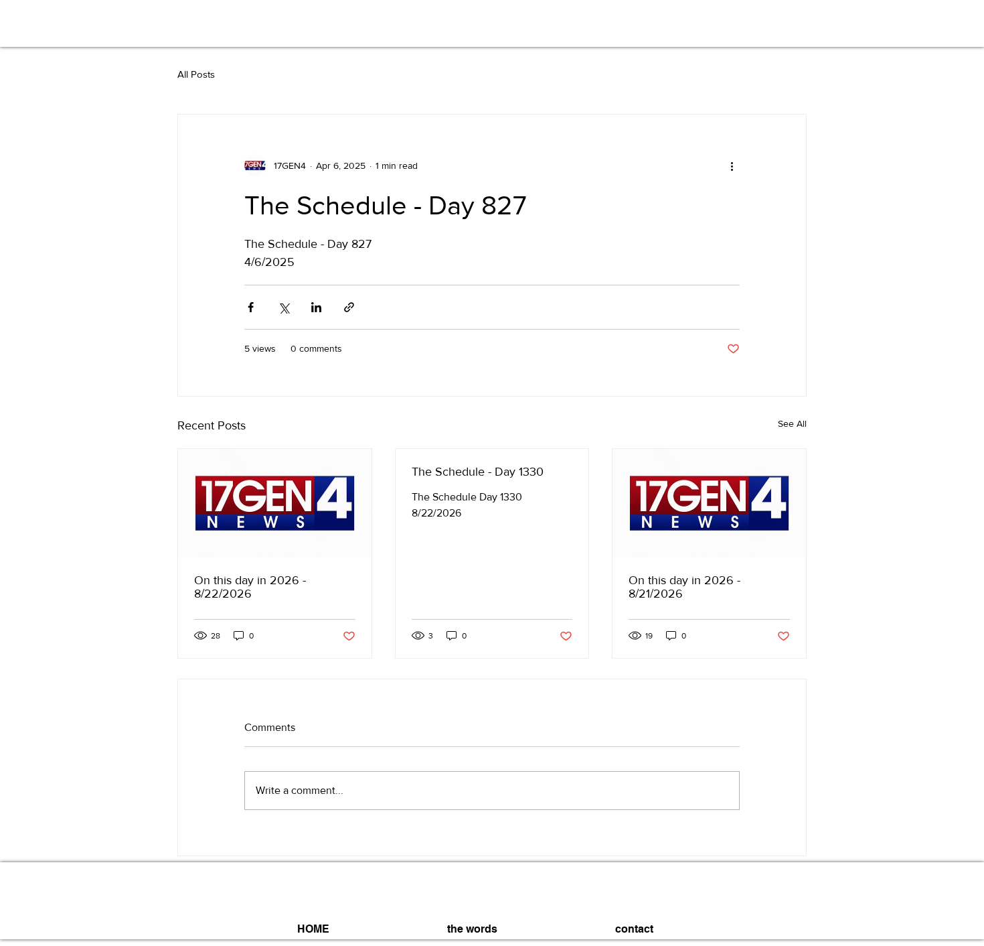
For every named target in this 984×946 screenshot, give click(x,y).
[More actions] (732, 165)
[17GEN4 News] (275, 503)
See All (792, 423)
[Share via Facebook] (250, 307)
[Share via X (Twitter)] (283, 307)
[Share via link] (349, 307)
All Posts (196, 74)
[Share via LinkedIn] (316, 307)
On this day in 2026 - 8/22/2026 (250, 586)
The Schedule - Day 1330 (478, 471)
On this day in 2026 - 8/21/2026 (684, 586)
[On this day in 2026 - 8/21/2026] (709, 503)
